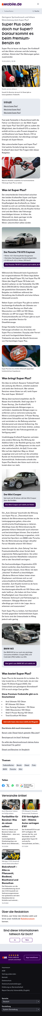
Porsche (26, 332)
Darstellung (6, 1006)
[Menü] (38, 4)
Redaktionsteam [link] (28, 919)
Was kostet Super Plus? (12, 113)
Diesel (27, 765)
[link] (20, 505)
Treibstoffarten (8, 11)
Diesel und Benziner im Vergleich (16, 750)
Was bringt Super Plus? (12, 110)
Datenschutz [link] (6, 981)
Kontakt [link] (5, 977)
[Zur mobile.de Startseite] (12, 4)
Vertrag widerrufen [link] (9, 974)
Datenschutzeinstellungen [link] (11, 984)
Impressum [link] (6, 968)
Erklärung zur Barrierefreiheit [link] (12, 987)
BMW (25, 538)
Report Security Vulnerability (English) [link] (16, 990)
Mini (20, 769)
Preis (34, 765)
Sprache (5, 998)
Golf (24, 448)
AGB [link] (3, 971)
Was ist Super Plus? (11, 106)
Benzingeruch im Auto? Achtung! (15, 737)
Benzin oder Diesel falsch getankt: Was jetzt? (21, 733)
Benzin (19, 765)
